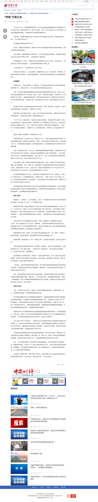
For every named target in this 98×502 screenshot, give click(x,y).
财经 (51, 1)
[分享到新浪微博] (5, 30)
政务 (18, 1)
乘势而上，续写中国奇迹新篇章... (84, 29)
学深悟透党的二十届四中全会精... (84, 35)
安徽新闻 (14, 10)
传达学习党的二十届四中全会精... (84, 32)
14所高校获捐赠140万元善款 (82, 27)
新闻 (14, 1)
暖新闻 (41, 1)
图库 (63, 1)
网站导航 (63, 487)
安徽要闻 (19, 10)
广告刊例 (41, 487)
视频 (22, 1)
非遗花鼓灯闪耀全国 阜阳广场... (83, 19)
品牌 (37, 1)
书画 (55, 1)
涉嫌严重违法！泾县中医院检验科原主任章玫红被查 (48, 478)
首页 (6, 1)
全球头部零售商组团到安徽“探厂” (43, 442)
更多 (72, 1)
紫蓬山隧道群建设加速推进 (82, 21)
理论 (25, 1)
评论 (29, 1)
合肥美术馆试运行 (80, 40)
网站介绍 (34, 487)
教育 (59, 1)
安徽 (10, 1)
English (67, 1)
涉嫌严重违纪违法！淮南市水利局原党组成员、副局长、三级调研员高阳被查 (48, 466)
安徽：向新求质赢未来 (38, 407)
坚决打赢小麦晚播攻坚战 (81, 43)
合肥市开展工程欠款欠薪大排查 (83, 24)
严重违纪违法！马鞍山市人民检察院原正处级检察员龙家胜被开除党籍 (48, 420)
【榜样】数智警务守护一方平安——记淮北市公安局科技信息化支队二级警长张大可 (48, 397)
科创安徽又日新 (36, 454)
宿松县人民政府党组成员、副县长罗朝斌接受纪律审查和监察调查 (48, 432)
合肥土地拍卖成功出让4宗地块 (83, 37)
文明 (33, 1)
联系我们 (49, 487)
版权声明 (56, 487)
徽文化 (46, 1)
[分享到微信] (5, 36)
